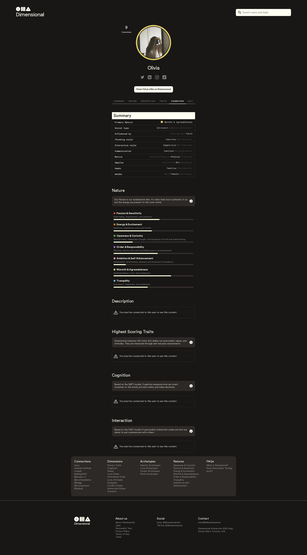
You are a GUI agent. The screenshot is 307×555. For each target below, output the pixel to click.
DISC (190, 101)
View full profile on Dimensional (153, 89)
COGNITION (177, 101)
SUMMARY (119, 101)
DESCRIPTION (148, 101)
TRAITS (163, 101)
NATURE (133, 101)
